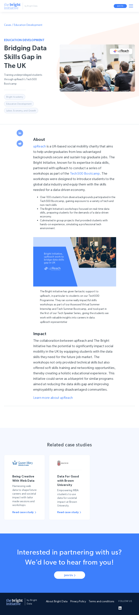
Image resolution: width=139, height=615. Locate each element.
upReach (39, 146)
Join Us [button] (120, 6)
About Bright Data (56, 601)
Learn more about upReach (53, 398)
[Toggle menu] (131, 7)
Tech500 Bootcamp (85, 173)
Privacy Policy (78, 601)
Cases (7, 24)
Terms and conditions (101, 601)
